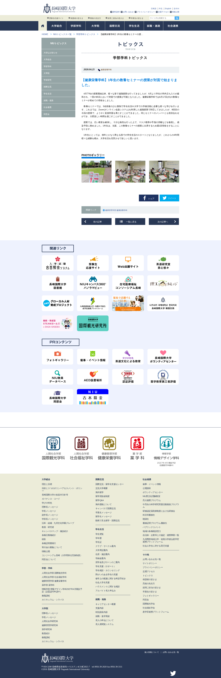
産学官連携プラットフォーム (156, 612)
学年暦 (98, 538)
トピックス (148, 575)
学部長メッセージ (50, 519)
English (168, 9)
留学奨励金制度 (102, 496)
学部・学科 (47, 568)
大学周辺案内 (101, 550)
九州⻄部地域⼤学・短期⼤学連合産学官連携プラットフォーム (161, 540)
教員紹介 (46, 633)
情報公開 (175, 12)
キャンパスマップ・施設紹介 (55, 531)
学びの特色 (47, 503)
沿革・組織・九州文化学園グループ (58, 523)
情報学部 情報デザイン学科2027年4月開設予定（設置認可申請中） (62, 590)
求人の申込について (104, 620)
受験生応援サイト (56, 18)
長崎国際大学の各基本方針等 (55, 495)
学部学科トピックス (85, 34)
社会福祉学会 (149, 608)
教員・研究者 (48, 527)
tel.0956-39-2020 (99, 667)
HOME (45, 34)
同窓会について (49, 559)
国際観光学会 (149, 603)
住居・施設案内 (102, 554)
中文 (161, 9)
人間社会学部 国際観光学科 (54, 573)
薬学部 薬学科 (48, 585)
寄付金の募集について (52, 547)
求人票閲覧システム (104, 624)
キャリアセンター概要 (105, 604)
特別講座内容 (101, 612)
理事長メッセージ (50, 507)
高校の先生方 (95, 18)
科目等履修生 (149, 515)
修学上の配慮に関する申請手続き (110, 578)
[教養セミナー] (96, 172)
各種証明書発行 (49, 543)
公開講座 (147, 488)
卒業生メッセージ (103, 512)
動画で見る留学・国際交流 (107, 520)
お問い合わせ (128, 12)
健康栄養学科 (106, 70)
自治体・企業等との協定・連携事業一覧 (161, 535)
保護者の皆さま (77, 18)
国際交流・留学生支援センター (109, 484)
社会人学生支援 (102, 582)
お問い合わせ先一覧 (152, 559)
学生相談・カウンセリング (107, 570)
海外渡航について (103, 504)
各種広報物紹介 (49, 535)
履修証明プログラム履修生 (155, 523)
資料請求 (116, 12)
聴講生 (146, 519)
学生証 (98, 542)
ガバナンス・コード (51, 499)
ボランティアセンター (153, 492)
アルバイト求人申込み (105, 590)
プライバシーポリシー (146, 12)
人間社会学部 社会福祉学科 (54, 577)
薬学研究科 (47, 629)
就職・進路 (48, 100)
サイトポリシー (150, 563)
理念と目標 (47, 484)
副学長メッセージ (50, 515)
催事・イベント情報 (152, 484)
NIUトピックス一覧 (62, 34)
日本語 (153, 9)
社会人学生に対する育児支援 (156, 546)
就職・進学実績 (102, 616)
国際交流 (47, 87)
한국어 (176, 9)
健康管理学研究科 (50, 625)
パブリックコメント (152, 527)
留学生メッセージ (103, 516)
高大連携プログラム (152, 500)
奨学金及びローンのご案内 (107, 562)
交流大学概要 (101, 488)
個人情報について (151, 652)
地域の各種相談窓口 (152, 531)
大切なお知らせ (50, 53)
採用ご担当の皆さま (116, 18)
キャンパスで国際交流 (105, 508)
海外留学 (99, 492)
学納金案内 (100, 558)
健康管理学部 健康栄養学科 (116, 210)
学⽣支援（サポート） (105, 566)
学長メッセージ (49, 511)
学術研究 (47, 80)
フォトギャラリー (151, 595)
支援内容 (99, 608)
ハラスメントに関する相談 (107, 586)
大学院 (46, 73)
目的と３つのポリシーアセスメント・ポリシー (62, 489)
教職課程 (46, 595)
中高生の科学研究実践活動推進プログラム (161, 505)
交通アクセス (163, 12)
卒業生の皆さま (137, 18)
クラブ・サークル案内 (105, 546)
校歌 (44, 539)
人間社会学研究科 (50, 621)
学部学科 (47, 66)
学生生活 (47, 94)
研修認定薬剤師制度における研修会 (159, 511)
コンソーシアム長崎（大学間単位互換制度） (62, 555)
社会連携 (47, 107)
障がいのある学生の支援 (106, 574)
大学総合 (47, 59)
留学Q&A (99, 500)
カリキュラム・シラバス (53, 599)
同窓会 (46, 114)
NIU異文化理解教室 (151, 496)
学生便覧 (99, 534)
